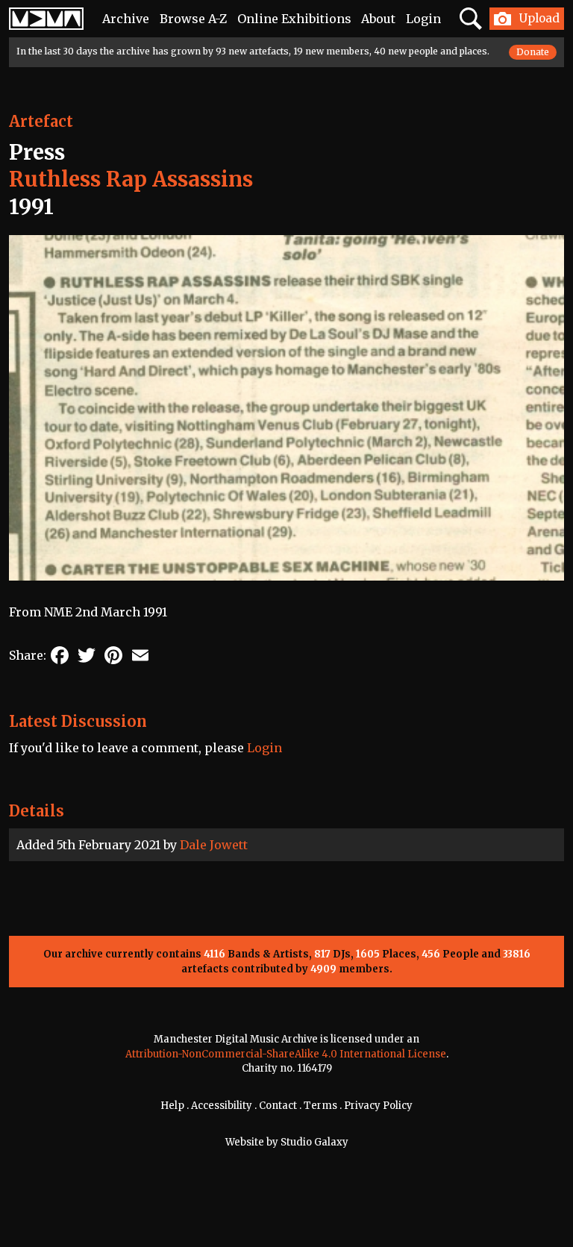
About (378, 18)
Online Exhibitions (294, 18)
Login (423, 18)
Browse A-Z (193, 18)
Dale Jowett (214, 844)
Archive (125, 18)
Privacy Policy (378, 1105)
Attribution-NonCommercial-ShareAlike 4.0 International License (285, 1054)
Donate (532, 51)
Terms (320, 1105)
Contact (278, 1105)
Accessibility (221, 1105)
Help (172, 1105)
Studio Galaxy (314, 1142)
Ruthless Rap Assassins (131, 179)
